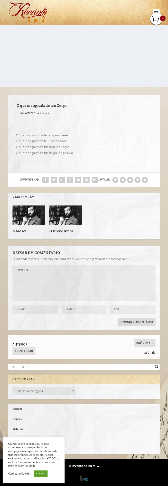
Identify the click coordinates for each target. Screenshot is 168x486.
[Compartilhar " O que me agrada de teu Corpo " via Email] (86, 180)
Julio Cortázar (26, 113)
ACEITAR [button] (40, 473)
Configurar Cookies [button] (19, 473)
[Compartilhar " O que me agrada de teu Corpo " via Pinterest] (70, 180)
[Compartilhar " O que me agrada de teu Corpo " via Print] (95, 180)
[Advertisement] (84, 56)
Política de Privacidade (21, 465)
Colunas (17, 419)
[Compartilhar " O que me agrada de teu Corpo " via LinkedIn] (78, 180)
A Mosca (19, 231)
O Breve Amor (61, 231)
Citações (17, 408)
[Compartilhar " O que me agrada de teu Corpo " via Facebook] (45, 180)
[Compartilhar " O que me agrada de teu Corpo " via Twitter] (54, 180)
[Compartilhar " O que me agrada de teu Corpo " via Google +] (62, 180)
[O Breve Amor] (65, 215)
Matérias (17, 429)
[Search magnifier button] (157, 367)
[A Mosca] (28, 215)
